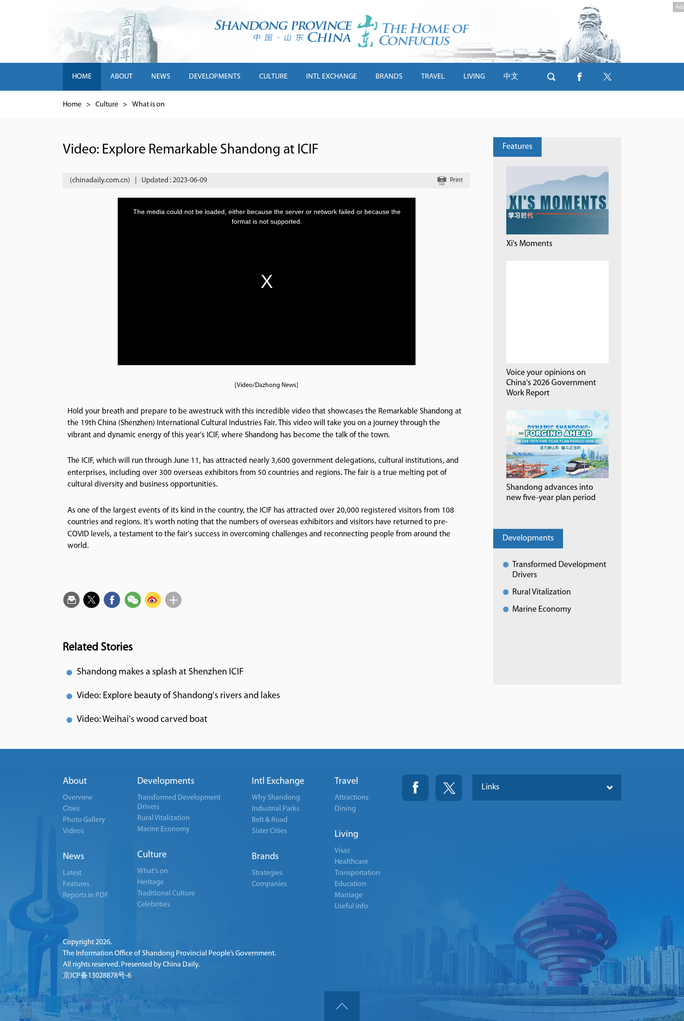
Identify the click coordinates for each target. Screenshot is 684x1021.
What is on (148, 104)
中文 (510, 76)
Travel (346, 781)
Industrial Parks (275, 809)
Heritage (150, 882)
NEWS (160, 76)
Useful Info (351, 906)
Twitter (449, 787)
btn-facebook (579, 77)
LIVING (474, 76)
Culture (106, 104)
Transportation (357, 873)
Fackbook (415, 787)
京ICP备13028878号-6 (97, 976)
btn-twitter (607, 77)
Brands (265, 856)
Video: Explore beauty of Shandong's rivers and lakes (178, 696)
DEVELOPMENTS (215, 76)
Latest (72, 873)
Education (350, 884)
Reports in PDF (85, 895)
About (75, 781)
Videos (73, 831)
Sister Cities (269, 831)
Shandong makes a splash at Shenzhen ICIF (160, 672)
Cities (71, 809)
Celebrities (153, 904)
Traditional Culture (166, 893)
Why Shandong (276, 797)
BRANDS (389, 76)
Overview (78, 797)
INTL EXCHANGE (331, 76)
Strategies (267, 873)
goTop (342, 1006)
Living (346, 834)
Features (517, 147)
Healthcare (351, 862)
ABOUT (121, 76)
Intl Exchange (278, 781)
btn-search (551, 77)
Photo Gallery (84, 820)
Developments (528, 538)
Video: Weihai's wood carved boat (142, 719)
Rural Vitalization (541, 592)
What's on (152, 871)
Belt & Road (270, 820)
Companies (269, 884)
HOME (82, 76)
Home (72, 104)
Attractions (352, 797)
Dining (345, 809)
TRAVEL (433, 76)
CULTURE (273, 76)
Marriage (348, 895)
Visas (342, 850)
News (73, 856)
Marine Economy (541, 610)
